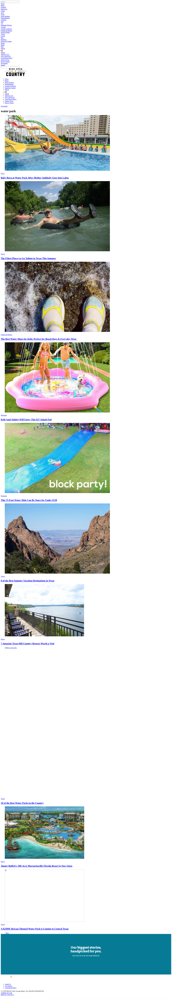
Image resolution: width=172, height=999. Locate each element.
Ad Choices (8, 986)
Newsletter (4, 63)
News (2, 4)
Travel (3, 34)
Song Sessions (5, 16)
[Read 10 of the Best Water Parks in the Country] (86, 721)
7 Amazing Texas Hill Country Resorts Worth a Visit (27, 643)
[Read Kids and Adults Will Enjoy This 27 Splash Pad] (86, 377)
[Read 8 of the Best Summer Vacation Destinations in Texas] (86, 538)
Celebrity (4, 20)
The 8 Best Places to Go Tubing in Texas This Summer (28, 258)
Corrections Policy (6, 58)
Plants (3, 45)
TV (2, 23)
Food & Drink (5, 32)
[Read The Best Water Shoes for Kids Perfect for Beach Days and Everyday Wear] (86, 297)
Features (3, 7)
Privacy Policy (5, 61)
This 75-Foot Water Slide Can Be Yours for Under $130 (29, 500)
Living (3, 36)
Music (3, 5)
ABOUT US (5, 54)
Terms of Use (5, 60)
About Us (8, 984)
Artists (3, 11)
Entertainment (5, 18)
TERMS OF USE (6, 993)
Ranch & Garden (6, 41)
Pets (2, 38)
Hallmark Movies (6, 25)
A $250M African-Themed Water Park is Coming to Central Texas (35, 928)
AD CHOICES (6, 56)
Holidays (3, 39)
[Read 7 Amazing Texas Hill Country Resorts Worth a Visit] (86, 610)
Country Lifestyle (6, 29)
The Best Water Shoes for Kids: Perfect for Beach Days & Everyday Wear (39, 339)
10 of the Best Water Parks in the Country (22, 803)
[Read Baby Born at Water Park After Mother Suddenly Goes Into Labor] (86, 143)
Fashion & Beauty (6, 30)
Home (3, 43)
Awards (3, 27)
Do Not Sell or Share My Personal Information (15, 997)
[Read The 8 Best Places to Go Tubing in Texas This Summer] (86, 216)
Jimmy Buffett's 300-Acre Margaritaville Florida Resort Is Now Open (36, 866)
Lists (2, 13)
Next (7, 933)
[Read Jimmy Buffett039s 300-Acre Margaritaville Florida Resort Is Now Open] (86, 832)
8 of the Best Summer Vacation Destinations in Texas (27, 580)
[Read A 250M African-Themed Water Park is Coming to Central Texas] (86, 895)
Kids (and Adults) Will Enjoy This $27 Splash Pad (26, 419)
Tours (2, 14)
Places (3, 639)
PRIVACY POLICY (7, 995)
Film (2, 22)
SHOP (3, 48)
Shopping (4, 415)
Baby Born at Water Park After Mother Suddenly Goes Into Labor (35, 177)
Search (3, 65)
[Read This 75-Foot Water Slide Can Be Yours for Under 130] (86, 458)
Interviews (4, 9)
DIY (2, 47)
